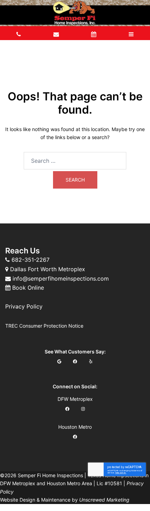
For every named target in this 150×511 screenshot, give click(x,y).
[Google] (59, 361)
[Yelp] (91, 361)
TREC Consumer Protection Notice (44, 326)
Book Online (28, 287)
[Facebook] (75, 361)
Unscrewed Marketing (104, 500)
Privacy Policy (24, 306)
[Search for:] (75, 160)
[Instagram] (83, 408)
